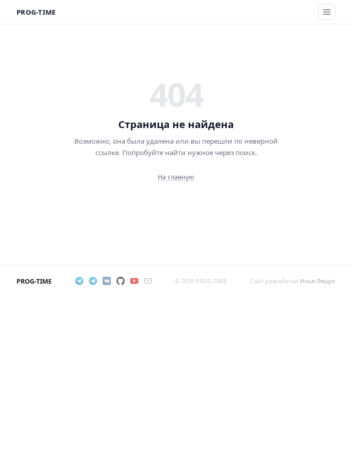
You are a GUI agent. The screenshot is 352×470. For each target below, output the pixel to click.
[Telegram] (79, 281)
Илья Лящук (318, 281)
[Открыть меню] (327, 12)
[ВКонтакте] (107, 281)
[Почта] (148, 281)
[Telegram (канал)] (93, 281)
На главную (176, 177)
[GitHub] (120, 281)
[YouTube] (134, 281)
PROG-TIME (36, 12)
